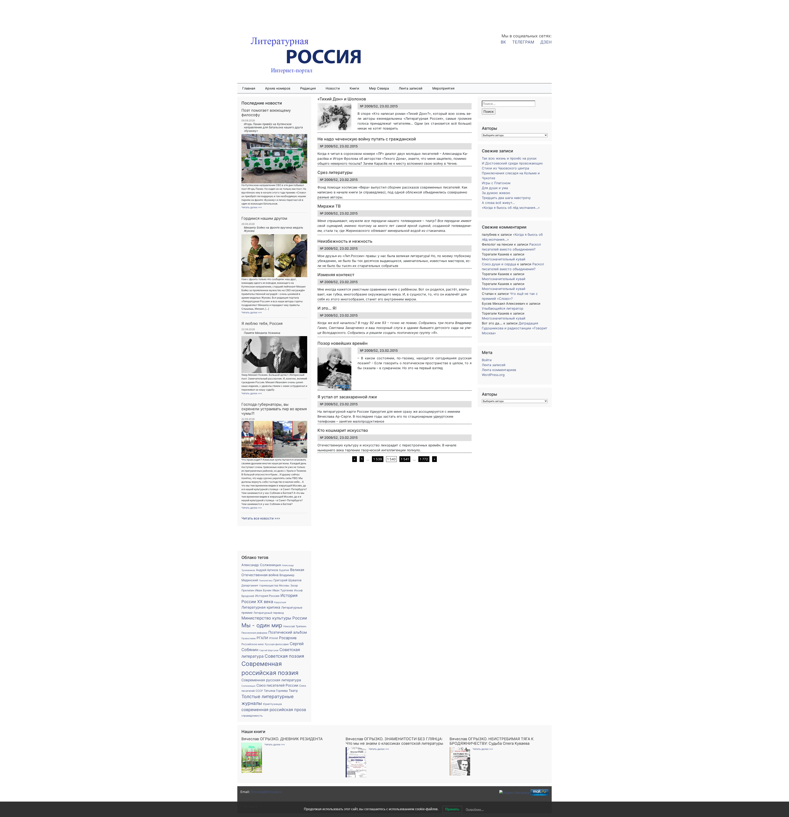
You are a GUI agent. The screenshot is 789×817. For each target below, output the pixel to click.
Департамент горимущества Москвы (265, 585)
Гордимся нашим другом (264, 218)
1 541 (405, 459)
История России (267, 596)
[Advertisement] (33, 14)
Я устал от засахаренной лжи (347, 396)
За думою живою (496, 193)
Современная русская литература (271, 680)
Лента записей (410, 88)
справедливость (252, 715)
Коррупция (280, 602)
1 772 (424, 459)
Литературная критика (260, 607)
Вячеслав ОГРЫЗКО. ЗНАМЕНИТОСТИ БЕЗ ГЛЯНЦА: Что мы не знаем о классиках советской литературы (394, 741)
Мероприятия (443, 88)
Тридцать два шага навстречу (506, 198)
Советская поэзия (284, 656)
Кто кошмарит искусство (342, 430)
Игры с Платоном (496, 183)
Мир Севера (379, 88)
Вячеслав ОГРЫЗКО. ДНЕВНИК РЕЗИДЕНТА (282, 739)
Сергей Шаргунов (268, 650)
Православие (248, 638)
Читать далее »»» (251, 207)
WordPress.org (493, 375)
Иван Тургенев (282, 590)
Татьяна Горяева (276, 691)
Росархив (287, 637)
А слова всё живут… (498, 203)
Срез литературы (334, 172)
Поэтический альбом (287, 632)
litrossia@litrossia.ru (266, 792)
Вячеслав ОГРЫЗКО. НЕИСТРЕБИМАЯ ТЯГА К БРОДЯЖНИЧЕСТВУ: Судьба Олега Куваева (492, 741)
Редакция (308, 88)
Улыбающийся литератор (502, 308)
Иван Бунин (263, 590)
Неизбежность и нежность (344, 241)
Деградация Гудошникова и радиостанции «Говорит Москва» (514, 328)
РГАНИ (273, 638)
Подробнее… (475, 809)
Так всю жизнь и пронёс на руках (509, 158)
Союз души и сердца (499, 264)
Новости (333, 88)
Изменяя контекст (335, 274)
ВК (503, 42)
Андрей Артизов (267, 570)
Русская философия (277, 644)
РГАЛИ (262, 638)
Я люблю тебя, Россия (262, 323)
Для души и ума (495, 188)
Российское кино (252, 644)
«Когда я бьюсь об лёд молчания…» (511, 208)
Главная (248, 88)
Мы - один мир (261, 625)
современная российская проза (273, 709)
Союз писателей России (277, 685)
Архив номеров (277, 88)
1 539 (377, 459)
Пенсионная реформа (254, 632)
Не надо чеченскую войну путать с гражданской (366, 139)
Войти (487, 360)
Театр (293, 690)
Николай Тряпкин (294, 626)
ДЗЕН (546, 42)
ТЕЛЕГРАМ (523, 42)
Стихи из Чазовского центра (505, 168)
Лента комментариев (499, 370)
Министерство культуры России (274, 618)
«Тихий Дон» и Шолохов (341, 99)
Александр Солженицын (261, 565)
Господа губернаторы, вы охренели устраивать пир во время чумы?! (274, 409)
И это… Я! (327, 308)
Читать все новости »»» (260, 518)
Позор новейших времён (342, 343)
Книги (354, 88)
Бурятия (284, 570)
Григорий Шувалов (287, 580)
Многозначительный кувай (503, 259)
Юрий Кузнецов (272, 704)
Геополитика (265, 580)
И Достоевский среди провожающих (512, 163)
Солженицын (248, 686)
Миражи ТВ (329, 206)
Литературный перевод (269, 612)
